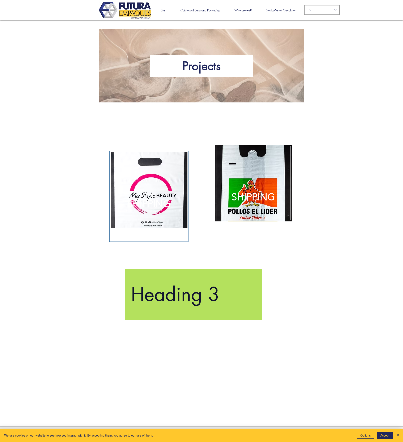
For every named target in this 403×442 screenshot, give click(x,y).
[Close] (397, 435)
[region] (148, 196)
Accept (384, 435)
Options (365, 435)
